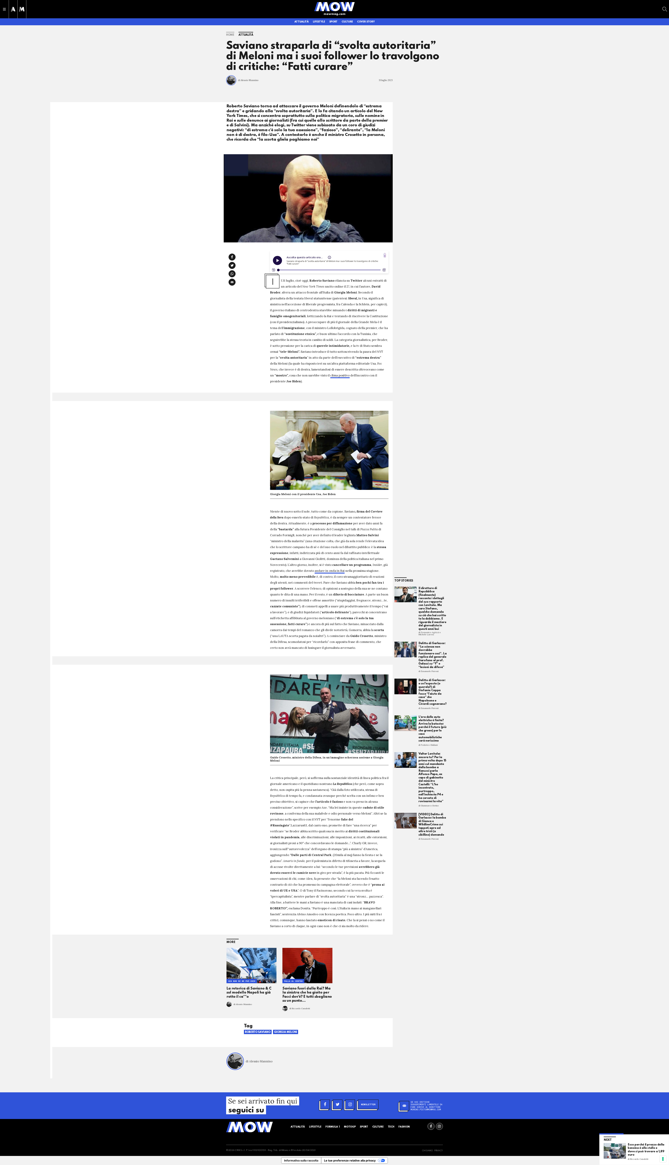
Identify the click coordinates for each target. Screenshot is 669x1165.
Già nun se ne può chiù (241, 981)
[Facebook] (325, 1104)
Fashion (404, 1127)
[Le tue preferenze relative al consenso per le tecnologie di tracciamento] (663, 1159)
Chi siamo (427, 1151)
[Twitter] (338, 1104)
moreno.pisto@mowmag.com (426, 1109)
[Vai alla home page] (334, 6)
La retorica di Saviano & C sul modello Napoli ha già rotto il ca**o (248, 993)
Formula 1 (332, 1127)
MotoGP (350, 1127)
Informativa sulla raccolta (301, 1160)
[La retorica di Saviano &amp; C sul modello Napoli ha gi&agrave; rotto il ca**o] (251, 965)
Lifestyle (319, 22)
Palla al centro (293, 981)
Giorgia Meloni (285, 1032)
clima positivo (340, 375)
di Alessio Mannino (248, 80)
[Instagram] (350, 1104)
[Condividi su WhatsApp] (232, 273)
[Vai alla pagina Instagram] (439, 1126)
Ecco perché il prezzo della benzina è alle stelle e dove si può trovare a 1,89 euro (646, 1149)
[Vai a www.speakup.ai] (385, 255)
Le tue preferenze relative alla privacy (350, 1160)
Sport (333, 22)
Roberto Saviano (258, 1032)
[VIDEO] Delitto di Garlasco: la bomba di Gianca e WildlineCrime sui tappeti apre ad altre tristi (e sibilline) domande (432, 824)
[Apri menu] (4, 9)
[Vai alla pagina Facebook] (431, 1126)
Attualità (301, 22)
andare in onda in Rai (330, 571)
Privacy (438, 1151)
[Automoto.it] (13, 9)
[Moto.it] (21, 9)
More (230, 942)
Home (230, 35)
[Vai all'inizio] (249, 1127)
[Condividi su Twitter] (232, 265)
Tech (391, 1127)
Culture (347, 22)
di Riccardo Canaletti (299, 1008)
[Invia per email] (232, 282)
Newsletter (368, 1104)
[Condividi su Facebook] (232, 257)
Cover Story (366, 22)
